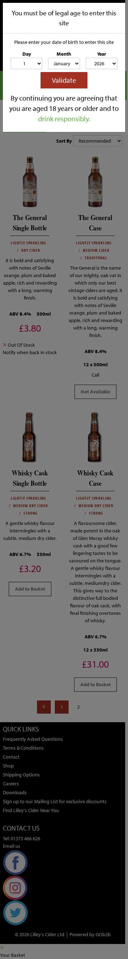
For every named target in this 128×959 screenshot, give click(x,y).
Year (101, 54)
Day (26, 54)
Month (64, 54)
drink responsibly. (64, 118)
